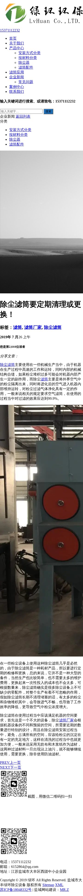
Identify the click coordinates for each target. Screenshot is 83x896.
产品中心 (16, 48)
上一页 (10, 763)
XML (59, 885)
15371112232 (10, 30)
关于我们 (16, 43)
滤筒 (17, 327)
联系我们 (16, 91)
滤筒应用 (16, 72)
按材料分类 (27, 58)
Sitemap (48, 885)
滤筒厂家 (33, 327)
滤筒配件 (25, 67)
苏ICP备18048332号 (16, 890)
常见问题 (25, 82)
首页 (13, 38)
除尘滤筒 (53, 327)
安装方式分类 (29, 53)
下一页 (10, 767)
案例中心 (16, 87)
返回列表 (23, 116)
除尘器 (24, 62)
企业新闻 (16, 77)
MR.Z (64, 890)
